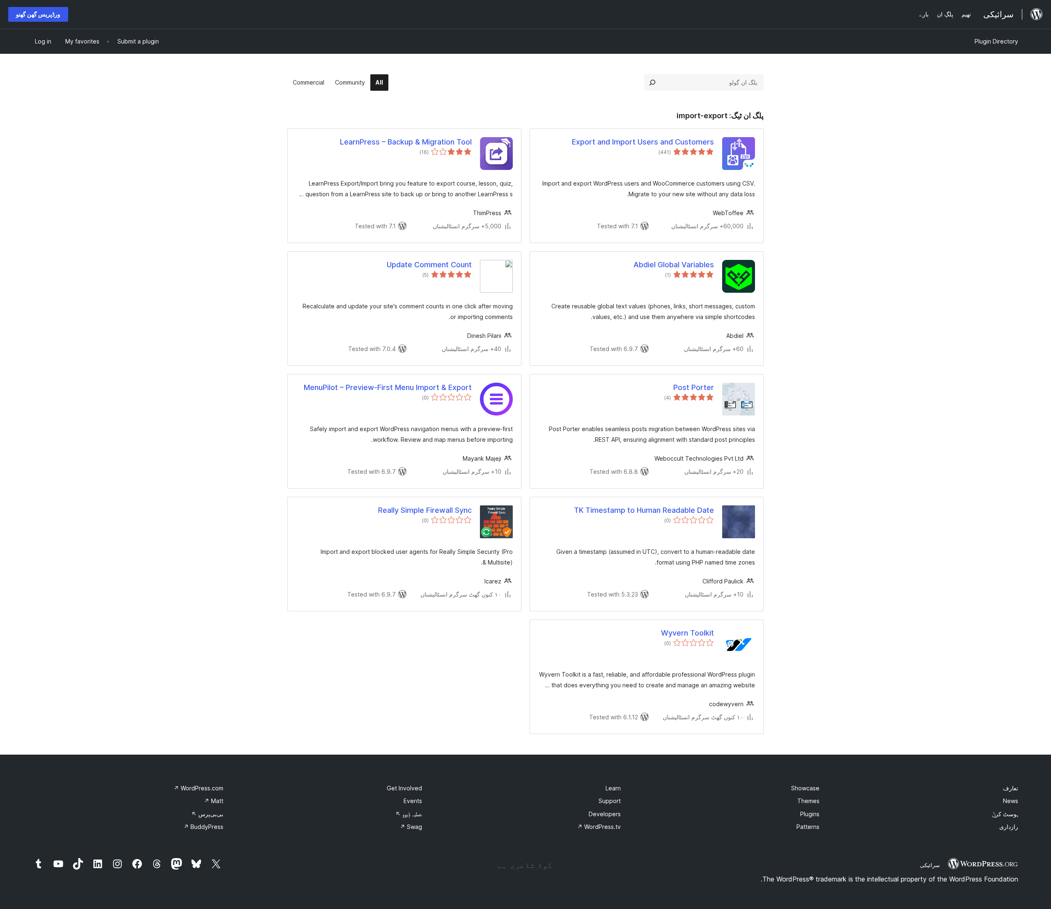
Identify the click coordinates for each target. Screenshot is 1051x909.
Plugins (809, 813)
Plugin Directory (996, 41)
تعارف (1010, 788)
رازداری (1008, 826)
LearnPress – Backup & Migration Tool (406, 142)
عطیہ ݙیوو (408, 813)
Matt (213, 800)
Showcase (805, 788)
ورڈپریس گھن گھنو (38, 14)
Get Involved (404, 788)
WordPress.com (198, 788)
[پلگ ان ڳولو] (652, 82)
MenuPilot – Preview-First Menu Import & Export (388, 387)
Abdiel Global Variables (673, 264)
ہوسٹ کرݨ (1005, 813)
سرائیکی (930, 865)
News (1010, 800)
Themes (808, 800)
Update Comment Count (429, 264)
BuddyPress (203, 826)
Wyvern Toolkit (687, 633)
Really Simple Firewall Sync (425, 510)
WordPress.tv (599, 826)
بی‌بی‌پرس (207, 813)
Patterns (807, 826)
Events (413, 800)
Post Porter (693, 387)
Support (610, 800)
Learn (613, 788)
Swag (411, 826)
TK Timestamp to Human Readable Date (644, 510)
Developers (605, 813)
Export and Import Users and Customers (643, 142)
